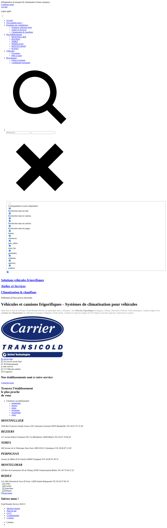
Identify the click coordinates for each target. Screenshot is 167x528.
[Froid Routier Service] (6, 493)
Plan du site (11, 511)
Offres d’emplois (18, 60)
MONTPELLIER (18, 37)
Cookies (10, 518)
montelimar (16, 413)
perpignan (15, 410)
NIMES (14, 41)
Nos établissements (14, 34)
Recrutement (11, 58)
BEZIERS (15, 39)
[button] (2, 16)
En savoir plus (7, 359)
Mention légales (13, 508)
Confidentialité (13, 515)
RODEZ (15, 48)
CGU (9, 513)
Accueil (4, 7)
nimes (13, 408)
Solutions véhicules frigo (21, 27)
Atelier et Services (18, 30)
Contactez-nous (7, 4)
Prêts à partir (16, 56)
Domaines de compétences (17, 25)
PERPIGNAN (17, 44)
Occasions (15, 53)
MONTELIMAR (18, 46)
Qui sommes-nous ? (14, 23)
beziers (14, 406)
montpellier (16, 403)
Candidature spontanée (20, 63)
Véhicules (10, 51)
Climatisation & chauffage (22, 32)
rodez (13, 415)
